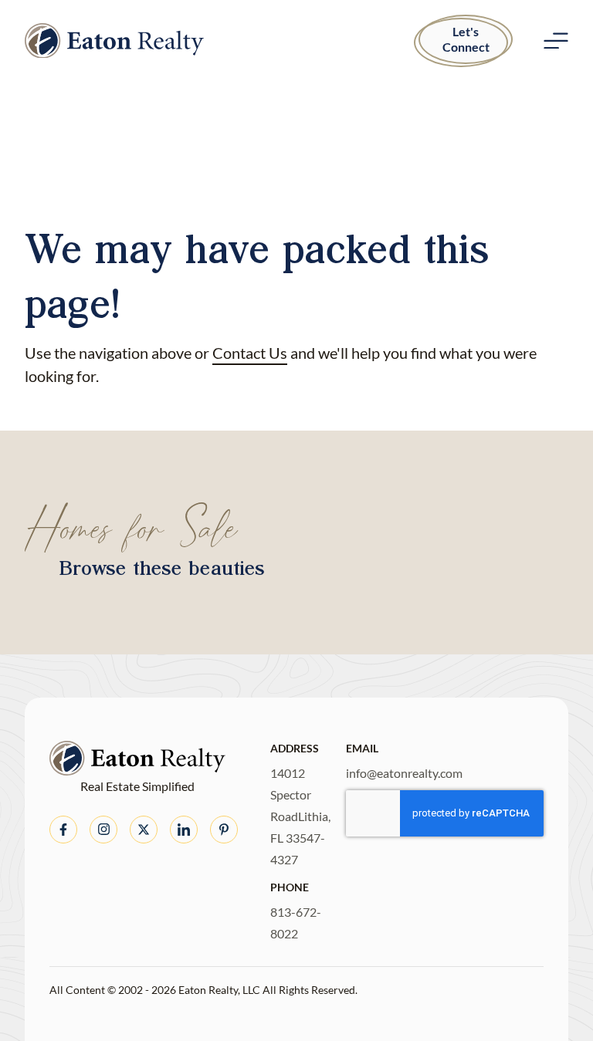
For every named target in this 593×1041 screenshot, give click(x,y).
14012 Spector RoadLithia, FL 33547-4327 (300, 816)
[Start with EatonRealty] (114, 41)
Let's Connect (466, 39)
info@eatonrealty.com (404, 773)
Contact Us (249, 352)
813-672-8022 (295, 922)
